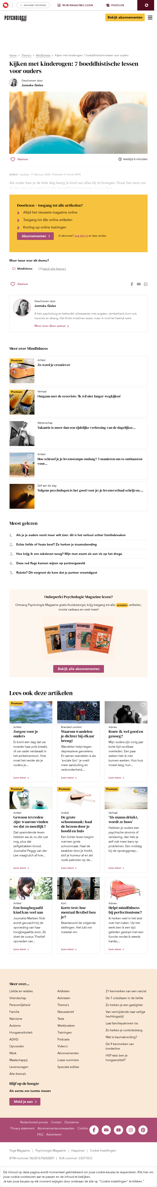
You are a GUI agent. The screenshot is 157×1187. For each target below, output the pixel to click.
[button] (145, 5)
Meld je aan (23, 1102)
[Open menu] (150, 17)
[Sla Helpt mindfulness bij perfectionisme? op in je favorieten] (142, 880)
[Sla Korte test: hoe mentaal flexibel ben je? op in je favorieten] (95, 880)
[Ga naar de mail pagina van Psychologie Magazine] (106, 1130)
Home (13, 55)
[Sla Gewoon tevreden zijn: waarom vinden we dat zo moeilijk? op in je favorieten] (47, 790)
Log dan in (81, 235)
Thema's (26, 55)
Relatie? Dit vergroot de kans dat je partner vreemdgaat (56, 572)
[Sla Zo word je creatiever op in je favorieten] (29, 362)
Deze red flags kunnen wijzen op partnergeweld (50, 563)
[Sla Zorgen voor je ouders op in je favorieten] (47, 704)
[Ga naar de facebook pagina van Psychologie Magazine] (94, 1130)
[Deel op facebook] (132, 284)
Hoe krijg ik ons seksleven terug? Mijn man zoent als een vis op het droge (69, 554)
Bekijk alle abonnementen (78, 669)
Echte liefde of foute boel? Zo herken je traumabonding (56, 544)
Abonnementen (34, 236)
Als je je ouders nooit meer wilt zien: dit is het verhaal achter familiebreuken (71, 535)
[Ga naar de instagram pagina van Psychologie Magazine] (130, 1130)
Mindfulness (43, 55)
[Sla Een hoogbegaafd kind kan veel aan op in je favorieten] (47, 880)
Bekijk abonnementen (125, 17)
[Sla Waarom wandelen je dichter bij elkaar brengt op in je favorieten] (95, 704)
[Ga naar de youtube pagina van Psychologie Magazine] (118, 1130)
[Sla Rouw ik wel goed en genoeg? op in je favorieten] (142, 704)
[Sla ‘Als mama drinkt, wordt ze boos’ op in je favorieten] (142, 790)
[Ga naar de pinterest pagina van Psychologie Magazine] (143, 1130)
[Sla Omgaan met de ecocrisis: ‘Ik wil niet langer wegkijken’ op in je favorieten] (29, 393)
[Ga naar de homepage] (16, 18)
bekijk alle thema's (54, 269)
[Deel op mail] (139, 284)
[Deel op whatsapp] (146, 284)
